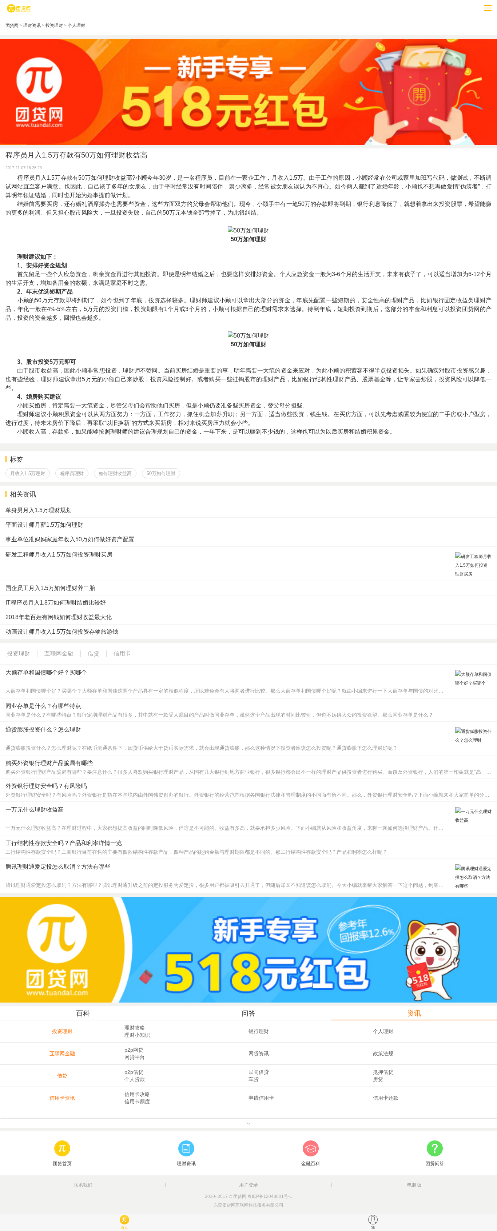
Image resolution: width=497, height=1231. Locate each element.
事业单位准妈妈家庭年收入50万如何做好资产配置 (69, 539)
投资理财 (54, 25)
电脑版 (414, 1185)
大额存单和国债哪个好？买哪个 (46, 672)
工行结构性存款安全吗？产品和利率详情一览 (63, 843)
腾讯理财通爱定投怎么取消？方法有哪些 (57, 867)
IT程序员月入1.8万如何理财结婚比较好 (55, 602)
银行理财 (259, 1031)
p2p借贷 (133, 1072)
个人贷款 (134, 1079)
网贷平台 (134, 1057)
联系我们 (82, 1185)
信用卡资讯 (62, 1098)
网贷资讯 (259, 1053)
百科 (83, 1013)
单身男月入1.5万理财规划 (38, 510)
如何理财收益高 (115, 473)
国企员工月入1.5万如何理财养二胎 (50, 588)
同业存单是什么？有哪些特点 (43, 706)
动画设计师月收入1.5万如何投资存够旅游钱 (61, 632)
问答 (248, 1013)
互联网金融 (62, 1053)
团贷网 (12, 25)
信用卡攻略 (137, 1094)
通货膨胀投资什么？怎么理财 (43, 729)
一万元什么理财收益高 (34, 809)
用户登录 (248, 1185)
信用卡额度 (137, 1101)
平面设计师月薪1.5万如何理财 (44, 525)
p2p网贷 (133, 1050)
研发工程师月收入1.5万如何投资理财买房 (58, 554)
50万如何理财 (161, 473)
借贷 (62, 1076)
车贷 (254, 1079)
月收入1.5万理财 (27, 473)
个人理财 (76, 25)
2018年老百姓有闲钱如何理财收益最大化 (58, 617)
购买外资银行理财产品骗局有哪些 (49, 763)
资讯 (414, 1013)
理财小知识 (137, 1035)
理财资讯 (32, 25)
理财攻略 (134, 1028)
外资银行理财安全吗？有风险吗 (46, 786)
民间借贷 (259, 1072)
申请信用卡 (261, 1098)
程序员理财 (72, 473)
